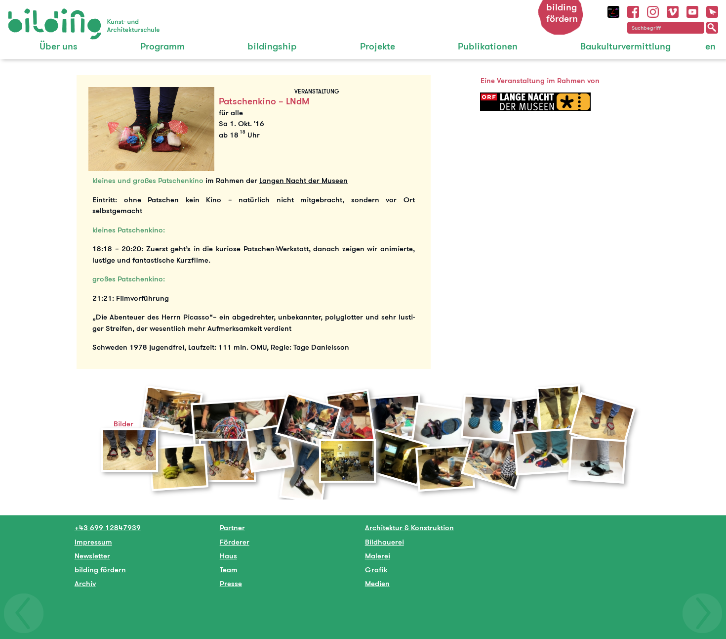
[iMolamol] (613, 10)
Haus (228, 555)
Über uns (59, 46)
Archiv (85, 583)
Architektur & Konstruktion (409, 527)
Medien (377, 583)
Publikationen (488, 46)
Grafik (376, 569)
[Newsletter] (712, 10)
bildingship (272, 46)
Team (229, 569)
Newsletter (92, 555)
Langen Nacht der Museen (303, 180)
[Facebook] (633, 10)
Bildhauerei (384, 542)
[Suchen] (712, 28)
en (710, 46)
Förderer (234, 542)
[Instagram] (653, 10)
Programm (162, 46)
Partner (232, 527)
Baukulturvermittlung (625, 46)
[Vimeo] (673, 10)
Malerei (377, 555)
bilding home (30, 14)
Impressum (93, 542)
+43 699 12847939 (108, 527)
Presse (231, 583)
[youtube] (692, 10)
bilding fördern (562, 12)
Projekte (377, 46)
